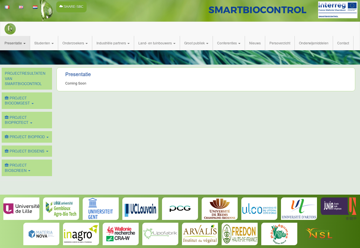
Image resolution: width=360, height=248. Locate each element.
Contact (343, 42)
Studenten (42, 42)
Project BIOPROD (27, 136)
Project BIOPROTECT (17, 120)
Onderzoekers (73, 42)
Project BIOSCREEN (16, 167)
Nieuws (255, 42)
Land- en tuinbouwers (155, 42)
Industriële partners (111, 42)
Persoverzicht (279, 42)
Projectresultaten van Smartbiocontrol (25, 78)
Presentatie (13, 42)
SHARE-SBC (73, 7)
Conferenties (227, 42)
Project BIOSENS (27, 151)
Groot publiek (195, 42)
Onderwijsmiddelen (313, 42)
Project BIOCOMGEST (18, 100)
